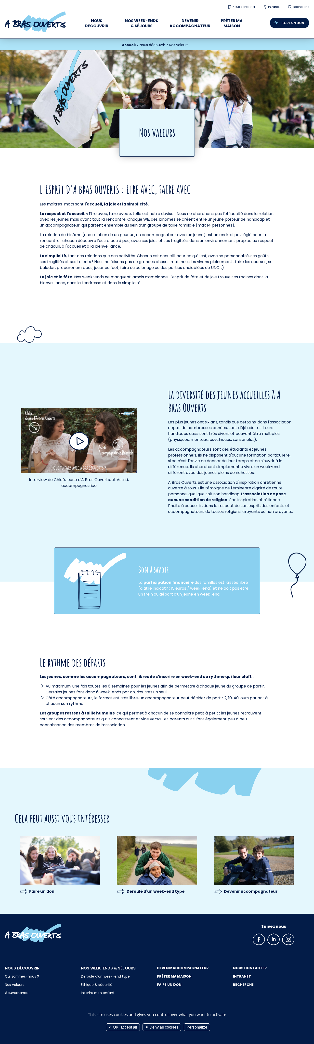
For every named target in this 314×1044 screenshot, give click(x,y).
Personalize (196, 1027)
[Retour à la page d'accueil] (40, 933)
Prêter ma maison (232, 23)
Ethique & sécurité (96, 984)
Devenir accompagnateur (190, 23)
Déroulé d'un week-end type (155, 891)
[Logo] (35, 22)
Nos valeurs (14, 984)
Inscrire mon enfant (98, 992)
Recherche (301, 7)
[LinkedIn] (273, 939)
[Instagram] (288, 939)
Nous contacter (244, 7)
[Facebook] (258, 939)
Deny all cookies (163, 1027)
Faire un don (292, 23)
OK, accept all (124, 1027)
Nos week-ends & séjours (141, 23)
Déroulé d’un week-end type (105, 976)
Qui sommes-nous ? (22, 976)
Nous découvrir (96, 23)
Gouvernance (16, 992)
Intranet (274, 7)
